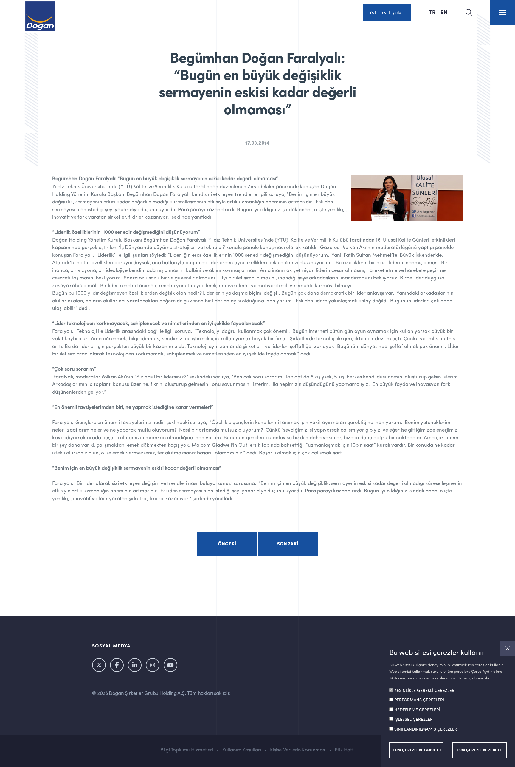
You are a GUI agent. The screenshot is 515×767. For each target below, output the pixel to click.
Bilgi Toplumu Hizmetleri (186, 750)
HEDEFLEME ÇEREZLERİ (417, 710)
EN (444, 12)
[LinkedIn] (135, 665)
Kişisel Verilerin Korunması (298, 750)
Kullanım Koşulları (241, 750)
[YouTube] (170, 665)
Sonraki (288, 544)
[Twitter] (99, 665)
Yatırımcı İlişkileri (386, 12)
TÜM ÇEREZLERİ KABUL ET (417, 750)
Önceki (227, 544)
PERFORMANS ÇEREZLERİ (419, 700)
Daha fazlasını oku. (474, 678)
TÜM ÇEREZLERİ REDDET (479, 750)
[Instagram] (152, 665)
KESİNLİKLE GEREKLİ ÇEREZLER (424, 691)
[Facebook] (117, 665)
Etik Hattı (345, 750)
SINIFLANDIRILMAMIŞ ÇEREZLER (425, 730)
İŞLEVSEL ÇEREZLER (413, 720)
